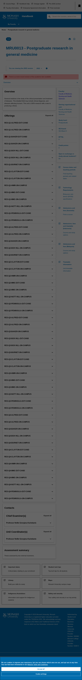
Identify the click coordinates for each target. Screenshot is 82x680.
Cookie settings (41, 674)
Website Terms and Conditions (37, 665)
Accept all (41, 669)
